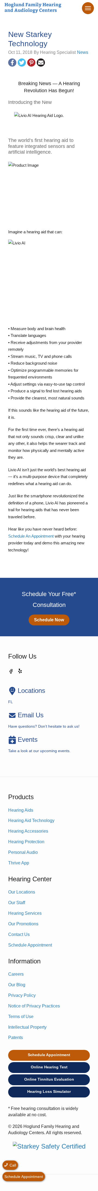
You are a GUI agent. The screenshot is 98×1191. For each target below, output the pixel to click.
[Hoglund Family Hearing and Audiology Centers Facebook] (11, 672)
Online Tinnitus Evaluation (49, 1079)
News (82, 52)
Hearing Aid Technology (31, 820)
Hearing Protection (26, 841)
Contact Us (19, 934)
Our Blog (16, 984)
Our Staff (16, 902)
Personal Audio (23, 852)
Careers (16, 974)
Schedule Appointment (30, 945)
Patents (15, 1037)
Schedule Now (49, 620)
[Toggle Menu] (88, 8)
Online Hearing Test (49, 1067)
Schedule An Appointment (31, 536)
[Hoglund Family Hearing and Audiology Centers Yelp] (20, 672)
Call (12, 1165)
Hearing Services (25, 913)
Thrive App (18, 863)
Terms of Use (20, 1016)
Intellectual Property (27, 1027)
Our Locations (21, 892)
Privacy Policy (22, 995)
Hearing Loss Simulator (49, 1091)
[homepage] (32, 8)
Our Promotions (23, 924)
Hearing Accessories (28, 831)
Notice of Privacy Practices (34, 1006)
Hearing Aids (20, 810)
